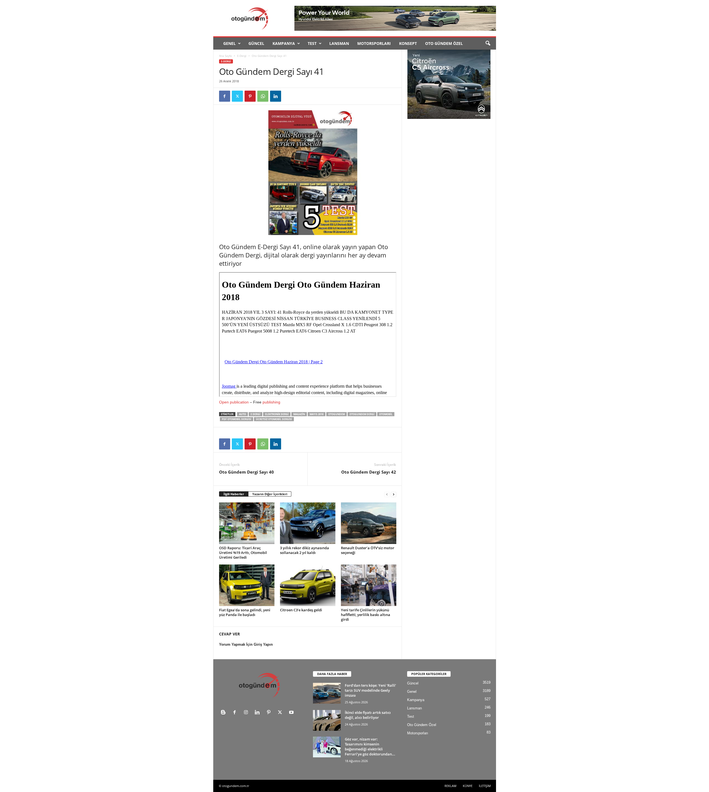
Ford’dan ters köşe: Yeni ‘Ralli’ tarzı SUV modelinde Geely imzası (370, 690)
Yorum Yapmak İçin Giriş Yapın (246, 644)
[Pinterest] (250, 96)
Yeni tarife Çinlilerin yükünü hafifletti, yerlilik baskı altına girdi (365, 614)
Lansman (339, 43)
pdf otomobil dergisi (236, 419)
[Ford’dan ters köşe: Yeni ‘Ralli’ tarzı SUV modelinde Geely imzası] (327, 693)
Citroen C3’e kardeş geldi (301, 609)
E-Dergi (241, 56)
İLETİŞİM (485, 786)
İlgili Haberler (234, 494)
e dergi (255, 414)
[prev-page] (387, 494)
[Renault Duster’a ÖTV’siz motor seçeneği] (368, 523)
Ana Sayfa (225, 56)
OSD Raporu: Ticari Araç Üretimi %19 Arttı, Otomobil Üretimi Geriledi (243, 552)
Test (312, 43)
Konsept (408, 43)
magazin (299, 414)
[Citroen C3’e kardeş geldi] (307, 585)
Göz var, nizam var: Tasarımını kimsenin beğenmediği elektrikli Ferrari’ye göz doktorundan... (370, 747)
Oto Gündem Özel (444, 43)
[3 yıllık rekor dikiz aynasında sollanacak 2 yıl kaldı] (307, 523)
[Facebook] (224, 96)
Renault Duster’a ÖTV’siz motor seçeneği (367, 550)
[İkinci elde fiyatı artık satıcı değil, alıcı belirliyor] (327, 720)
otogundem (336, 414)
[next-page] (393, 494)
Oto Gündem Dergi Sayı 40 (246, 472)
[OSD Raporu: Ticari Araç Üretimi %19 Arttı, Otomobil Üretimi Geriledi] (246, 523)
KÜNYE (467, 786)
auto (242, 414)
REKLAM (450, 786)
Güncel (256, 43)
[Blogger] (224, 713)
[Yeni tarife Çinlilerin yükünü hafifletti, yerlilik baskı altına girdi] (368, 585)
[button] (488, 43)
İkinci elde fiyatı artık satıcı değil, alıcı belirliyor (368, 715)
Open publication (234, 402)
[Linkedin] (275, 96)
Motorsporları (374, 43)
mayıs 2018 (316, 414)
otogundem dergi (362, 414)
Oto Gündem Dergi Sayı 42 (368, 472)
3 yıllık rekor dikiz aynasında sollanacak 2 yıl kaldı (304, 550)
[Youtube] (292, 713)
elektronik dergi (277, 414)
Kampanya (284, 43)
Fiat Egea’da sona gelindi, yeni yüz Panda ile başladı (244, 612)
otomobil (385, 414)
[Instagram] (247, 713)
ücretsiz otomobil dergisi (274, 419)
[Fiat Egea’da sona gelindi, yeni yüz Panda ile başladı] (246, 585)
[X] (237, 96)
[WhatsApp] (262, 96)
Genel (229, 43)
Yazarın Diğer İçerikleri (269, 494)
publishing (271, 402)
